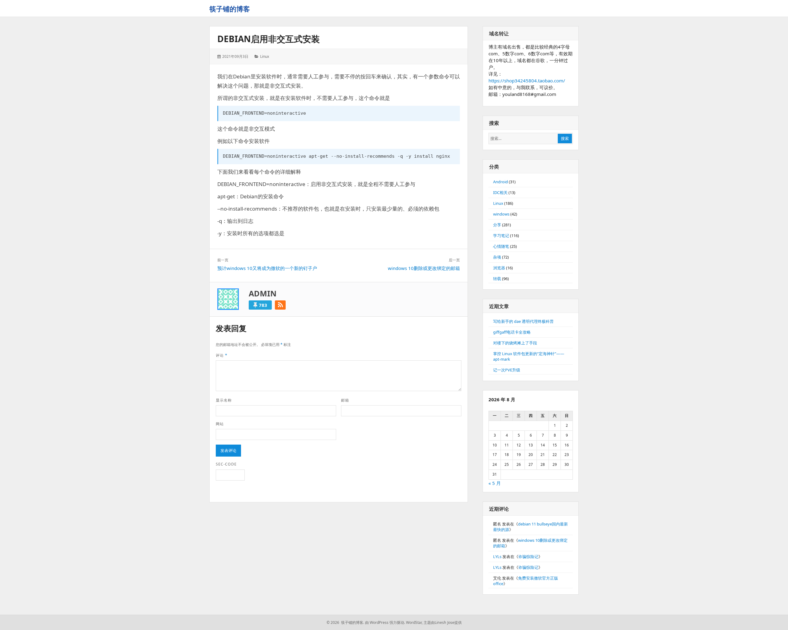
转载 (497, 278)
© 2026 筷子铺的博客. (345, 622)
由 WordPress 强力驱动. (385, 622)
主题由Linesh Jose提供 (443, 622)
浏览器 (499, 268)
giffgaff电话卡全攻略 (512, 332)
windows (501, 214)
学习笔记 (501, 235)
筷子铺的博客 (229, 8)
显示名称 (224, 400)
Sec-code (226, 464)
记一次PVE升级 (506, 370)
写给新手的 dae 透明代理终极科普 (523, 321)
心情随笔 (501, 246)
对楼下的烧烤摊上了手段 (515, 343)
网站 (220, 423)
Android (500, 181)
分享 (497, 225)
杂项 (497, 257)
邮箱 (345, 400)
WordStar (414, 622)
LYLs (497, 556)
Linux (264, 56)
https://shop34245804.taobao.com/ (526, 80)
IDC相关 (500, 192)
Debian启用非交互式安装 (268, 39)
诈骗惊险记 (528, 556)
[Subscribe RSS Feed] (280, 305)
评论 (221, 355)
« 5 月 (494, 483)
